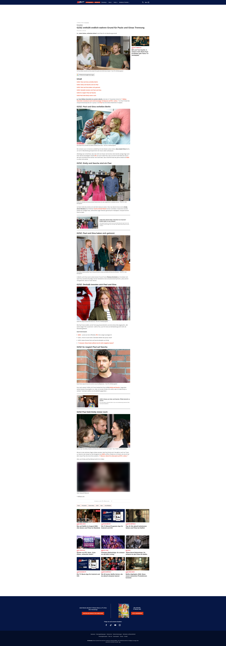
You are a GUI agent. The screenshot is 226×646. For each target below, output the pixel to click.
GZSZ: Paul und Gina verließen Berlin (87, 82)
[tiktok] (111, 625)
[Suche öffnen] (142, 2)
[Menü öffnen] (148, 2)
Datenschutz (109, 634)
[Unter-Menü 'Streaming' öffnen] (106, 2)
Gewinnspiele (116, 636)
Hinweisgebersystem (103, 636)
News (110, 2)
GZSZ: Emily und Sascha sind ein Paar (87, 84)
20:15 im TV (97, 2)
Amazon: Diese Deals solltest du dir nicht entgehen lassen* (96, 343)
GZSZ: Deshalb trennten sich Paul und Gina (89, 90)
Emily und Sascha (115, 387)
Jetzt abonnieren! (137, 613)
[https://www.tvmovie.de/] (81, 2)
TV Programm (89, 2)
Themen (121, 636)
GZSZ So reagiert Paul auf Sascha (86, 92)
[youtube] (115, 625)
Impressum (93, 634)
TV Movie (79, 22)
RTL (96, 155)
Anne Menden (108, 505)
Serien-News (91, 505)
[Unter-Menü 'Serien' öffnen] (117, 2)
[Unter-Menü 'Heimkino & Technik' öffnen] (128, 2)
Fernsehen (86, 22)
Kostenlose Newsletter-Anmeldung (93, 613)
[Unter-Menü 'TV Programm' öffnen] (92, 2)
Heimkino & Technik (123, 2)
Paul (101, 102)
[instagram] (119, 625)
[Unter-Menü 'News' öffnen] (111, 2)
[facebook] (106, 625)
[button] (103, 87)
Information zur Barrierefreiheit (129, 634)
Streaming (103, 2)
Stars (101, 505)
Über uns (110, 636)
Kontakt (125, 636)
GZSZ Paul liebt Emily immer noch (86, 95)
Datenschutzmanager (117, 634)
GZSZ (127, 157)
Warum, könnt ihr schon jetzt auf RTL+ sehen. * (114, 456)
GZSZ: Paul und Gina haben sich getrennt (88, 87)
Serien (115, 2)
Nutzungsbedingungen (101, 634)
